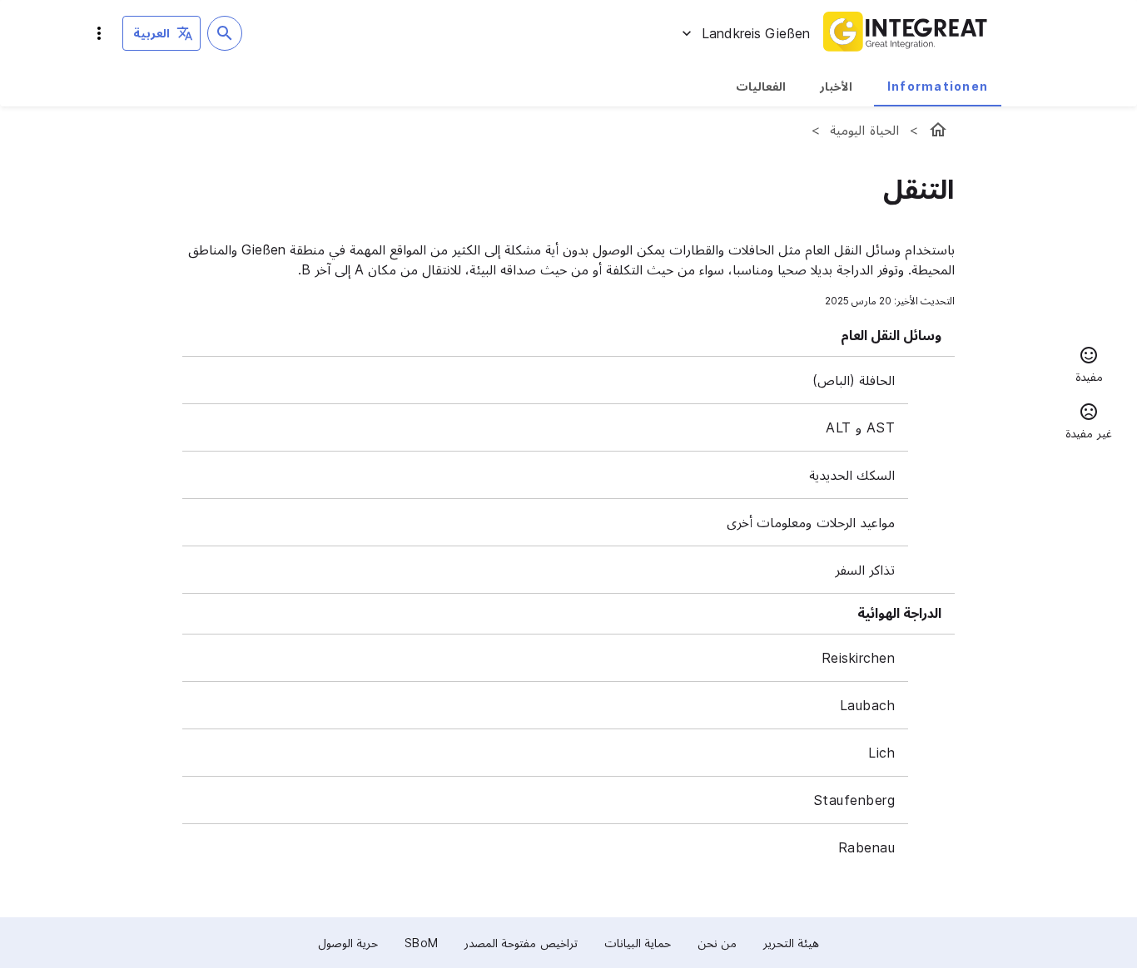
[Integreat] (905, 33)
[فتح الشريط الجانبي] (99, 33)
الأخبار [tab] (836, 86)
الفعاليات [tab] (761, 86)
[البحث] (224, 33)
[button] (1088, 366)
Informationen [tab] (937, 86)
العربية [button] (151, 33)
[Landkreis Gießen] (938, 129)
